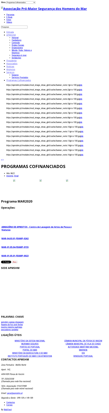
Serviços (10, 72)
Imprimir (9, 176)
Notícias (10, 66)
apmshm (5, 322)
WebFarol (8, 409)
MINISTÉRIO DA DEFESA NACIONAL (30, 341)
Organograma (17, 47)
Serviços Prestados (20, 77)
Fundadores (16, 40)
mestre (4, 327)
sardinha (14, 329)
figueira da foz (7, 324)
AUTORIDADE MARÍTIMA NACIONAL (83, 347)
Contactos (10, 402)
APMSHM (11, 34)
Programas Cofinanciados (18, 80)
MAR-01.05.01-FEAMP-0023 (15, 255)
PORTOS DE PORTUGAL (30, 347)
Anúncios (10, 69)
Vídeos (9, 22)
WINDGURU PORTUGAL (83, 356)
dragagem (19, 322)
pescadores (6, 329)
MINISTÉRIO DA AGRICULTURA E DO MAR (29, 353)
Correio (9, 405)
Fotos (8, 19)
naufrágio (18, 327)
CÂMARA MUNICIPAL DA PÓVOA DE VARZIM (83, 341)
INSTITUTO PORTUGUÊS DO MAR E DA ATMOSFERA (30, 356)
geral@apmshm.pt (14, 393)
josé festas (18, 324)
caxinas (12, 322)
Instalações (16, 58)
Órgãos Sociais (18, 45)
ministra (11, 327)
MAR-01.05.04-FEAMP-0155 (15, 247)
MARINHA (83, 350)
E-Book (9, 17)
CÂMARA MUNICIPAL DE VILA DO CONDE (83, 344)
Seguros (15, 75)
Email (16, 176)
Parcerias (10, 14)
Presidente (11, 60)
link (81, 85)
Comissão (16, 42)
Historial (15, 37)
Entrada (10, 32)
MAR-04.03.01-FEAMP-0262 (15, 238)
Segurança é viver (19, 55)
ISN (83, 353)
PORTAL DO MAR (30, 350)
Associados (11, 63)
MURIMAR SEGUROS (30, 344)
